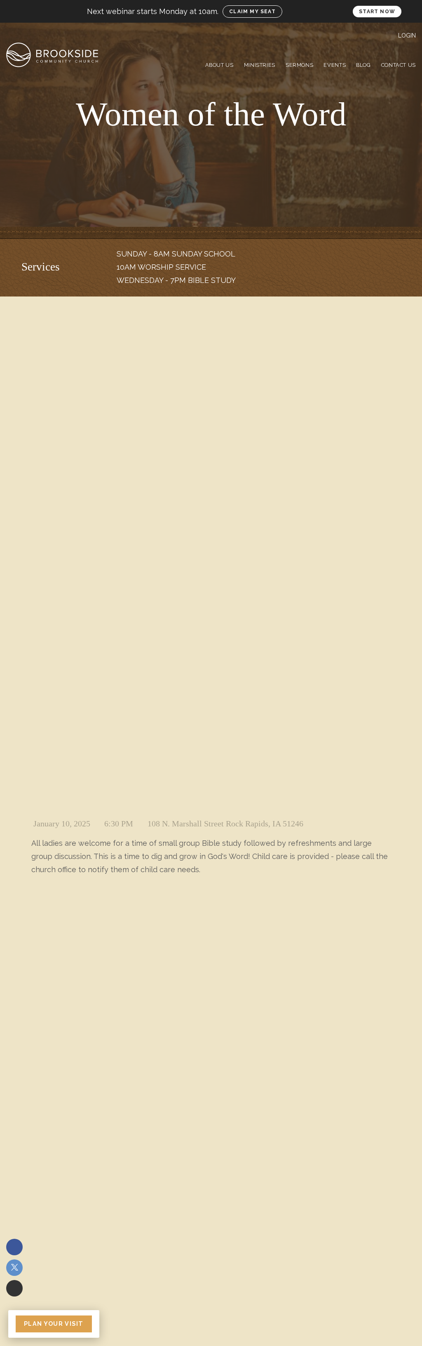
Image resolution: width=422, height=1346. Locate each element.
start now (377, 11)
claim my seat (252, 11)
